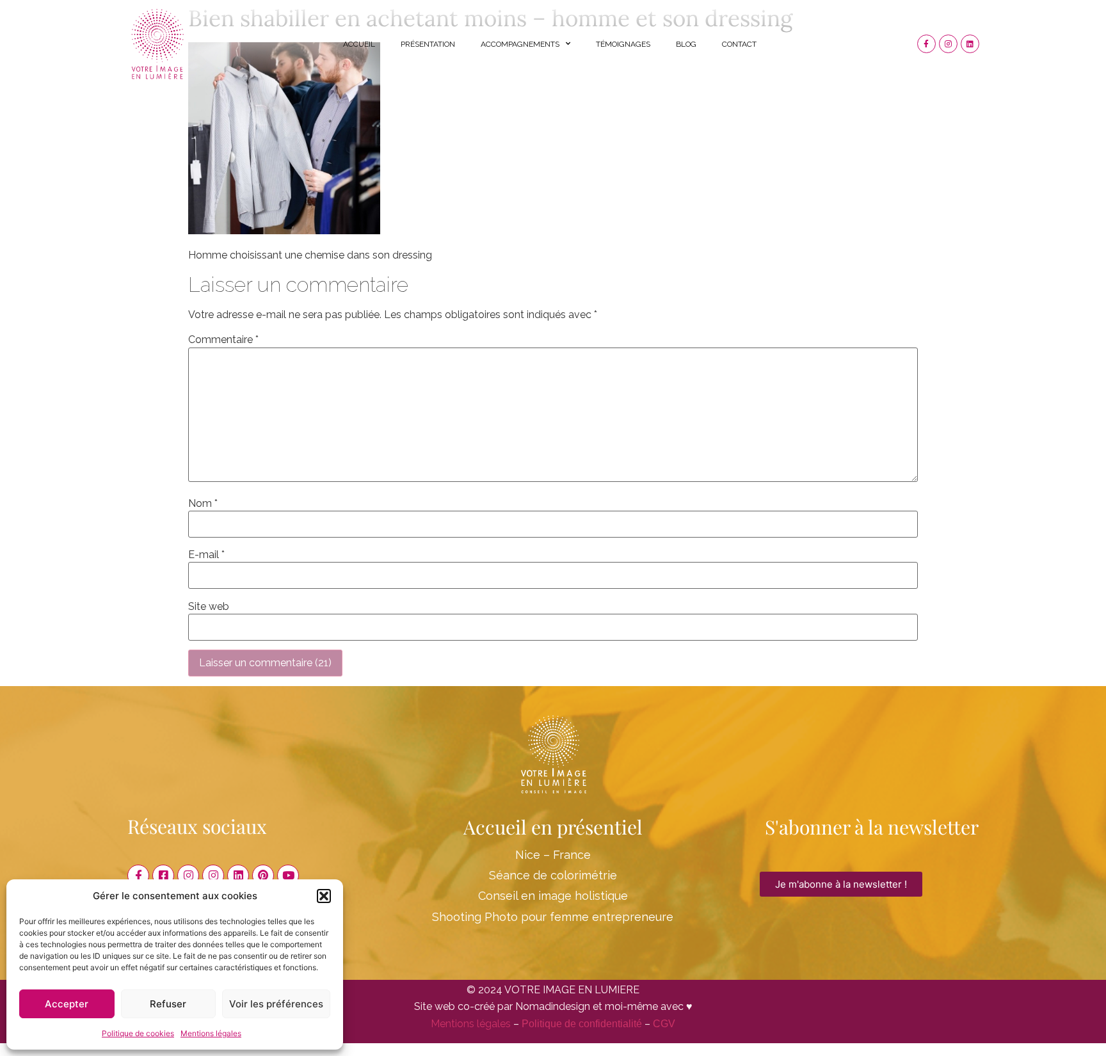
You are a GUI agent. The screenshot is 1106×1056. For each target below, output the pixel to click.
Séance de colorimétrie (553, 875)
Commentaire (223, 340)
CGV (664, 1023)
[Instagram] (948, 44)
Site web (208, 607)
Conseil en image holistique (553, 895)
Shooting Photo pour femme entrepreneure (552, 917)
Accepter (66, 1004)
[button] (323, 896)
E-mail (206, 555)
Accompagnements (520, 44)
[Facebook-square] (163, 875)
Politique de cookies (138, 1033)
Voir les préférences (276, 1004)
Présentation (428, 44)
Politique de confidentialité (582, 1023)
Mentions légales (210, 1033)
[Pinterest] (263, 875)
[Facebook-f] (926, 44)
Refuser (168, 1004)
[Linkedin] (970, 44)
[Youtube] (288, 875)
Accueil (359, 44)
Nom (203, 504)
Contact (739, 44)
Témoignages (623, 44)
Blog (686, 44)
